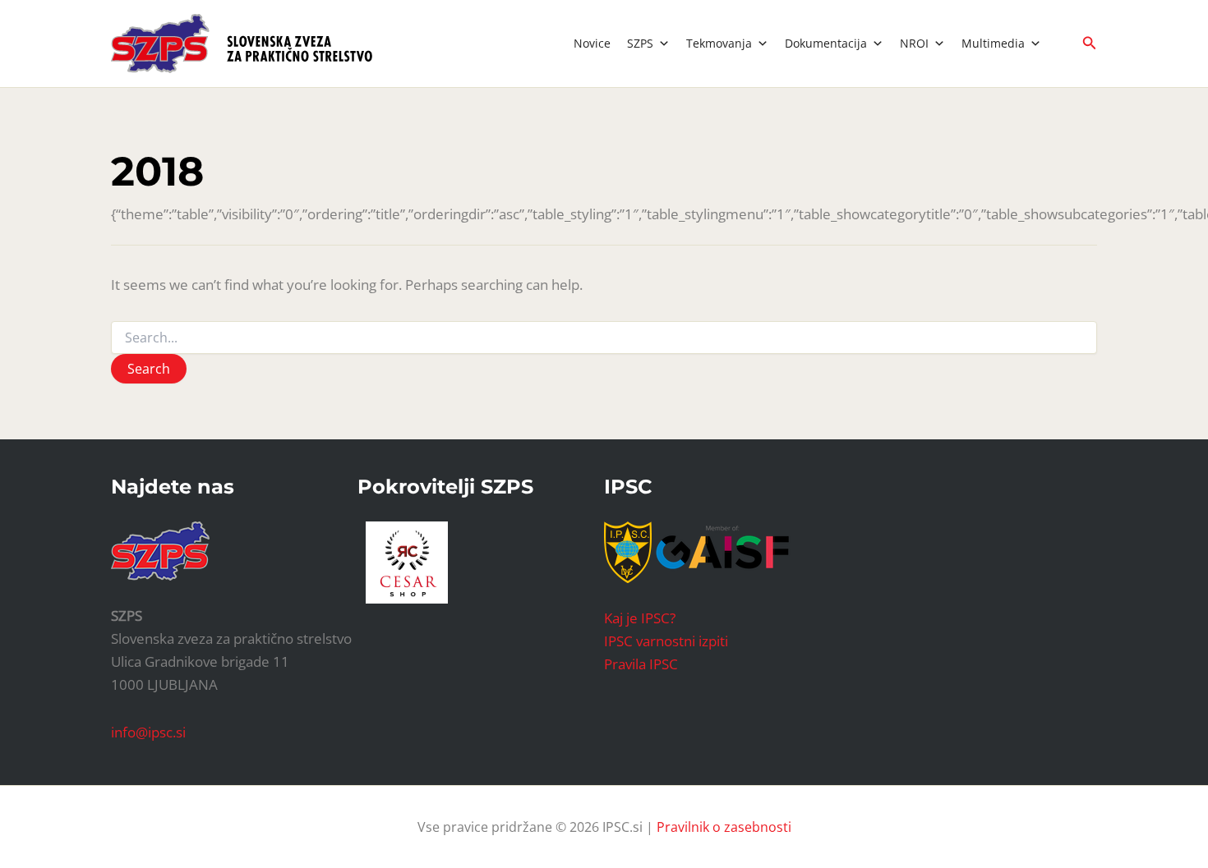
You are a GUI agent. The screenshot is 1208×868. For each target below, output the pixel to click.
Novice (592, 43)
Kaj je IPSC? (639, 618)
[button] (1089, 43)
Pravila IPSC (641, 663)
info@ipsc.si (148, 732)
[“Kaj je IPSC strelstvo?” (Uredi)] (722, 550)
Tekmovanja (719, 43)
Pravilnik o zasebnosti (724, 827)
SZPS (640, 43)
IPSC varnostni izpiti (666, 640)
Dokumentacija (826, 43)
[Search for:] (604, 338)
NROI (914, 43)
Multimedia (993, 43)
